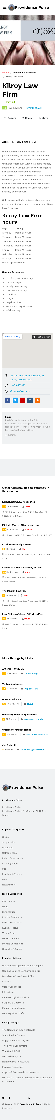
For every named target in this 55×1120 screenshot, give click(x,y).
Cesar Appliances (11, 986)
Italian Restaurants (12, 858)
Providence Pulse (29, 1104)
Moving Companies (12, 943)
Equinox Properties (12, 1067)
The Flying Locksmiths (14, 1045)
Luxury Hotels (10, 927)
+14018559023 (17, 385)
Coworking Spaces (12, 949)
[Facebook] (7, 400)
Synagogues (8, 911)
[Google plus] (22, 400)
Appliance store (32, 689)
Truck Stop (8, 933)
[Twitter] (15, 400)
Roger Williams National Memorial (20, 1072)
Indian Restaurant (12, 922)
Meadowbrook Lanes (13, 1008)
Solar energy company (32, 749)
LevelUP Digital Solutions (15, 997)
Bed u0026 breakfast (36, 734)
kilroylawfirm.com (20, 391)
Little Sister (8, 992)
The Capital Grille (11, 1051)
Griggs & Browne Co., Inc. (15, 1040)
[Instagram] (22, 1097)
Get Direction (43, 337)
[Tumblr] (30, 400)
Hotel (30, 704)
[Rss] (29, 1097)
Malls (5, 906)
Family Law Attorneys (24, 72)
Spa (4, 868)
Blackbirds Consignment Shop (18, 976)
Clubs (5, 837)
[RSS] (37, 400)
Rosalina (6, 981)
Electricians (8, 901)
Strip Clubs (8, 842)
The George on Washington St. (18, 1029)
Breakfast (7, 847)
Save (45, 118)
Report (11, 118)
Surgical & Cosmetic (13, 1002)
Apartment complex (34, 719)
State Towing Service (13, 1035)
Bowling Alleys (10, 863)
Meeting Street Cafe (13, 1013)
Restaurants (8, 884)
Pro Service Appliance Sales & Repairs (23, 965)
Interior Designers (12, 917)
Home (5, 72)
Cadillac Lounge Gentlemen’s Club (21, 970)
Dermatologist (32, 673)
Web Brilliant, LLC (12, 1056)
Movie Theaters (10, 938)
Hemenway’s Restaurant (15, 1061)
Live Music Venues (12, 874)
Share (28, 118)
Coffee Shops (9, 852)
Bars (4, 879)
